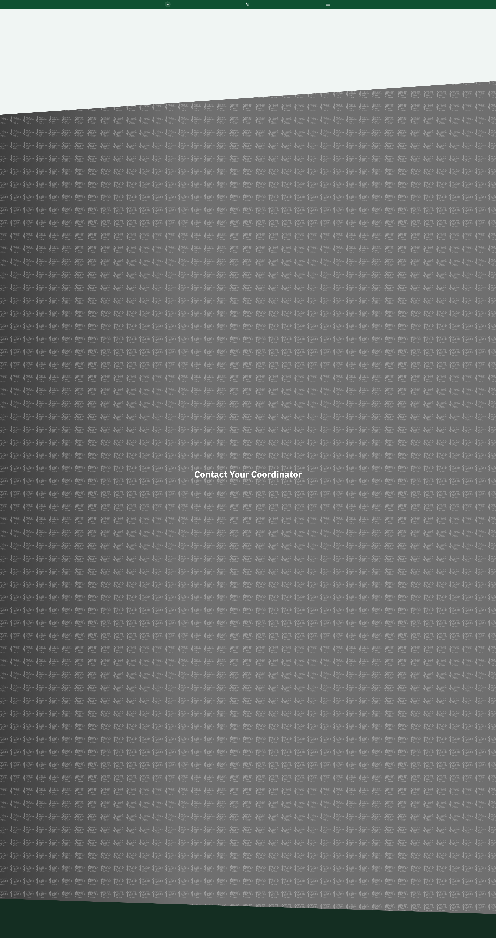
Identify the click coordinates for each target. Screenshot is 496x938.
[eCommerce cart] (168, 4)
